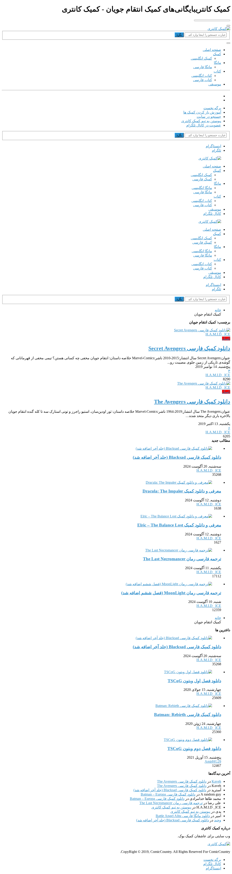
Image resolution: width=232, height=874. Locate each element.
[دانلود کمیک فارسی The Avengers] (203, 383)
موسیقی (214, 84)
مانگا (217, 63)
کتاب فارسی (202, 80)
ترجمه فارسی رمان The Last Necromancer (171, 803)
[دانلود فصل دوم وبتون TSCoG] (188, 740)
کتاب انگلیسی (201, 76)
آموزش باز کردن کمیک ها (202, 112)
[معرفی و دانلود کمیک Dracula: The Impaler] (179, 482)
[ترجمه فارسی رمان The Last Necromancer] (178, 550)
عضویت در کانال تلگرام (203, 125)
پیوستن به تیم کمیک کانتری (201, 121)
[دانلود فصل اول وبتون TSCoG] (188, 672)
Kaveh (216, 781)
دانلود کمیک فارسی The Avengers (181, 781)
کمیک (217, 54)
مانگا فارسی (202, 67)
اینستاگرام (213, 868)
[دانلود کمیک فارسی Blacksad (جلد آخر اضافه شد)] (174, 448)
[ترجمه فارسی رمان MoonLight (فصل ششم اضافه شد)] (169, 584)
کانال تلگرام (212, 214)
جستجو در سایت (209, 117)
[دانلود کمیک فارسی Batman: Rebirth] (183, 706)
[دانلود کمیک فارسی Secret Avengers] (202, 330)
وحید (217, 820)
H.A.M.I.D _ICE (217, 334)
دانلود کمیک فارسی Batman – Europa (168, 794)
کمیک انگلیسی (201, 58)
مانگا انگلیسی (202, 188)
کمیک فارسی (202, 179)
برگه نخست (212, 108)
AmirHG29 (213, 761)
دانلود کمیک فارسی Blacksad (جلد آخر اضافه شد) (169, 790)
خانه (218, 310)
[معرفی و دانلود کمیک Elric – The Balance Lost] (176, 516)
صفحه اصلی (212, 50)
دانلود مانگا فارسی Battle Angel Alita (183, 816)
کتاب (217, 71)
